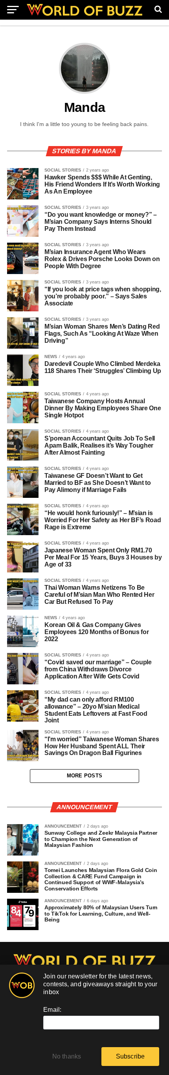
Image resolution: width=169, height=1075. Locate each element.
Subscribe (130, 1056)
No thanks (66, 1056)
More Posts (85, 776)
